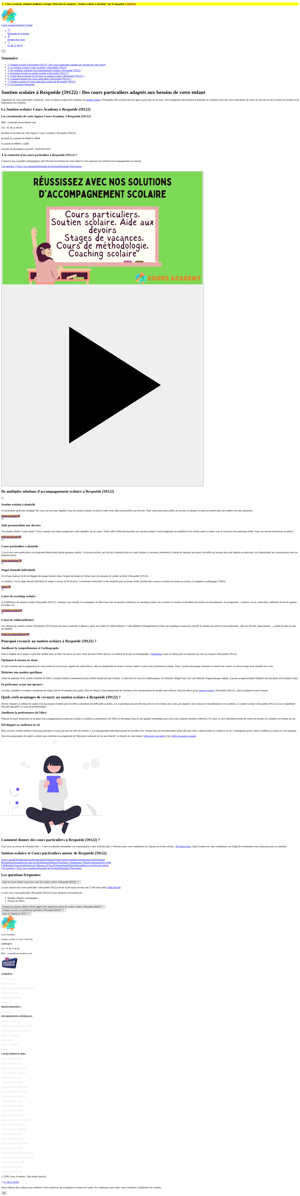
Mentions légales (8, 1021)
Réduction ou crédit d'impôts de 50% (17, 988)
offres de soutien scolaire (184, 736)
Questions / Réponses (10, 1035)
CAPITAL (130, 4)
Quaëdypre (59, 859)
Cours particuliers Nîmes (12, 1148)
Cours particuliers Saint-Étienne (15, 1119)
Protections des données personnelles (17, 1026)
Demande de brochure (48, 166)
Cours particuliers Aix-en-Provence (16, 1157)
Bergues (5, 862)
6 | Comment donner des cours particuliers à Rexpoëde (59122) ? (39, 79)
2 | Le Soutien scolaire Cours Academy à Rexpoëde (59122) (37, 67)
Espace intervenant (9, 1044)
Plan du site (6, 1002)
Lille (3, 865)
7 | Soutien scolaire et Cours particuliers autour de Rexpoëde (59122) (41, 81)
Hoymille (69, 859)
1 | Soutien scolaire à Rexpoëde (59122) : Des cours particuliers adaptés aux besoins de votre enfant (56, 64)
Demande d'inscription (70, 166)
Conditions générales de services (15, 1030)
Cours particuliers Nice (11, 1077)
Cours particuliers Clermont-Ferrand (17, 1152)
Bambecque (26, 859)
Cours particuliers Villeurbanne (15, 1143)
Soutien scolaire (9, 516)
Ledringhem (95, 862)
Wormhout (99, 859)
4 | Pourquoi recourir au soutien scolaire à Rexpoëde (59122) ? (38, 73)
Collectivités (6, 1011)
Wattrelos (71, 865)
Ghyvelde (106, 862)
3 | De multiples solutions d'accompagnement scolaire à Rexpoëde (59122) (44, 70)
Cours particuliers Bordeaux (13, 1096)
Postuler (4, 1049)
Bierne (54, 862)
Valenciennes (60, 865)
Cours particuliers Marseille (13, 1068)
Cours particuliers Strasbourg (14, 1091)
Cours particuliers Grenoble (13, 1129)
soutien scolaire (93, 99)
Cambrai (104, 865)
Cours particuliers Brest (11, 1166)
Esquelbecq (20, 862)
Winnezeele (45, 862)
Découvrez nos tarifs (154, 736)
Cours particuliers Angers (12, 1138)
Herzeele (78, 859)
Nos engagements (9, 983)
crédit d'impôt (113, 887)
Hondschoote (38, 859)
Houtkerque (88, 859)
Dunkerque (29, 865)
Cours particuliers (10, 560)
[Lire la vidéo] (102, 328)
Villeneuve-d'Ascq (44, 865)
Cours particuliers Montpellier (14, 1087)
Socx (11, 862)
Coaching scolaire (10, 610)
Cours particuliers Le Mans (13, 1162)
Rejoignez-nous (183, 846)
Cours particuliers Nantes (12, 1082)
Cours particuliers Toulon (12, 1115)
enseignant (156, 654)
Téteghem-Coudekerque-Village (73, 862)
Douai (79, 865)
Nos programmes (8, 979)
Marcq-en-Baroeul (91, 865)
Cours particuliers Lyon (11, 1063)
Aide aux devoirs (10, 537)
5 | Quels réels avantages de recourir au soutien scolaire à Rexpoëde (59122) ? (46, 76)
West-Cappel (7, 859)
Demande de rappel (9, 993)
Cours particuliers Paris (11, 1058)
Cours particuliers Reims (12, 1110)
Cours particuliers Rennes (12, 1105)
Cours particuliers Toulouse (13, 1073)
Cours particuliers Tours (11, 1171)
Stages (4, 587)
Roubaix (10, 865)
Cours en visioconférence (14, 634)
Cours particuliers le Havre (13, 1124)
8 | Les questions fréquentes (21, 84)
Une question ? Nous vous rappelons (19, 166)
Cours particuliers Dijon (11, 1134)
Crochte (36, 862)
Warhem (49, 859)
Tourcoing (19, 865)
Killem (17, 859)
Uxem (29, 862)
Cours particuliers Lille (11, 1101)
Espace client (7, 1040)
